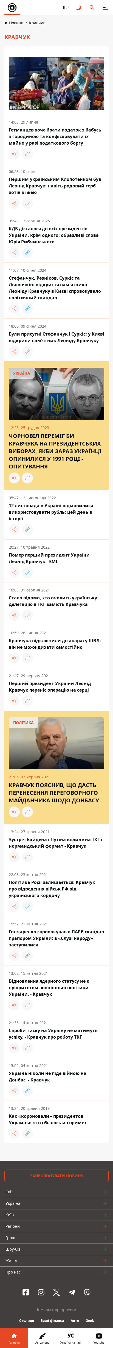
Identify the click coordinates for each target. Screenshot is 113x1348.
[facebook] (25, 1292)
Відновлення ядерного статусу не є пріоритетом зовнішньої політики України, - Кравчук (49, 987)
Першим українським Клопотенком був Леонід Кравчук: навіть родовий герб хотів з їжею (55, 185)
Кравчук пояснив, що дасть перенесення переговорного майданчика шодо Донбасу (54, 792)
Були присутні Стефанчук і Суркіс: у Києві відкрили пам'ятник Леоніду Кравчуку (56, 337)
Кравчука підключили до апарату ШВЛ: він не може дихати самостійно (55, 644)
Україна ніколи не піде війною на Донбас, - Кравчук (47, 1076)
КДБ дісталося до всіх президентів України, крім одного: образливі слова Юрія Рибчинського (54, 235)
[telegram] (72, 1292)
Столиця (26, 1320)
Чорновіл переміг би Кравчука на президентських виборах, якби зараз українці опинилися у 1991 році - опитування (55, 451)
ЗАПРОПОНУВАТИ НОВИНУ (56, 1175)
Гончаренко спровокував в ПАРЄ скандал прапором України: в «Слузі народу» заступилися (56, 938)
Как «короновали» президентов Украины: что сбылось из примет (48, 1119)
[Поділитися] (14, 153)
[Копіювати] (27, 153)
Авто (75, 1320)
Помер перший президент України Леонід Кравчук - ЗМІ (49, 558)
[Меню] (105, 7)
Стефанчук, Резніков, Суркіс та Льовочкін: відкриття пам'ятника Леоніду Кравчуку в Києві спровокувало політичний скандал (55, 288)
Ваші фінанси (52, 1320)
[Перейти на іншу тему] (79, 7)
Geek (90, 1320)
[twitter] (56, 1292)
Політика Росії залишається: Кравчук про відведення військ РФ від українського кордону (52, 888)
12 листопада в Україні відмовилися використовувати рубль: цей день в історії (51, 512)
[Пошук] (92, 7)
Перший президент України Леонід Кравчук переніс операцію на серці (50, 686)
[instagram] (41, 1292)
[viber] (87, 1292)
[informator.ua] (12, 7)
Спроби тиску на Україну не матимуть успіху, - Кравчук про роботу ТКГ (53, 1033)
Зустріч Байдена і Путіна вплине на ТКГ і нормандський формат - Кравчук (55, 842)
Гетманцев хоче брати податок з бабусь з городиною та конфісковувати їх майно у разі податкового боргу (55, 136)
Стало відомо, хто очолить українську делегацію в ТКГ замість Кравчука (53, 601)
